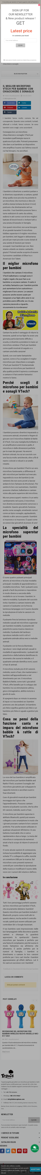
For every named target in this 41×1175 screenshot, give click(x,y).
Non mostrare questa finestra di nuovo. (20, 60)
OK (21, 45)
